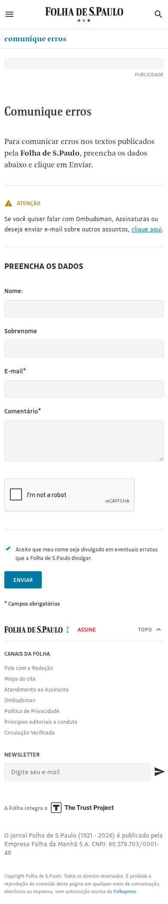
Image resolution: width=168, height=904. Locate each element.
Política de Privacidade (31, 711)
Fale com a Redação (28, 668)
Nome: (13, 290)
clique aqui (146, 229)
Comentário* (22, 411)
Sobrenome (20, 330)
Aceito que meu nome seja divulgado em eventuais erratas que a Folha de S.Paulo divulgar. (87, 553)
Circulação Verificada (29, 732)
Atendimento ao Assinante (36, 689)
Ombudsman (19, 700)
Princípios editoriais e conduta (41, 722)
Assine (87, 629)
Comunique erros (35, 39)
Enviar (23, 580)
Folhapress (124, 891)
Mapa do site (20, 678)
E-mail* (15, 370)
